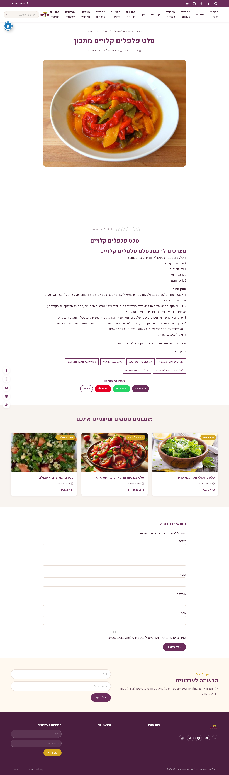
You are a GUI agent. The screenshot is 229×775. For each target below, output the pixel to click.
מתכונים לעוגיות (131, 14)
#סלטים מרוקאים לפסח (136, 370)
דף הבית (138, 31)
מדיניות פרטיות (30, 769)
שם (183, 575)
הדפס (86, 388)
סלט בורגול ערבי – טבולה (56, 477)
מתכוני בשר (214, 14)
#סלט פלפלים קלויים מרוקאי (81, 362)
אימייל (181, 594)
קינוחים (155, 14)
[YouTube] (6, 387)
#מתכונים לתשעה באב (140, 362)
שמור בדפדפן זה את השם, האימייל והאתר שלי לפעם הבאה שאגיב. (147, 638)
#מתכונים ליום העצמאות (171, 362)
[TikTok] (6, 404)
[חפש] (7, 15)
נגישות (17, 769)
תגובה (182, 541)
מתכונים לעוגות (185, 14)
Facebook (140, 388)
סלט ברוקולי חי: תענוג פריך (196, 477)
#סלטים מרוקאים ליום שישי (169, 370)
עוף (143, 14)
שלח (103, 698)
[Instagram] (6, 379)
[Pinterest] (6, 396)
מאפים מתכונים (85, 14)
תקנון (42, 769)
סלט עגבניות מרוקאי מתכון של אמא (120, 477)
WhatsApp (121, 388)
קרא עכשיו (208, 490)
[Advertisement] (114, 199)
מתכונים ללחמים (100, 14)
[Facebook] (6, 370)
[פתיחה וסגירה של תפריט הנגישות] (8, 26)
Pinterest (103, 388)
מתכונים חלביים (170, 14)
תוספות (200, 14)
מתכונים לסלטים (70, 14)
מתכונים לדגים (115, 14)
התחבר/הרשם (18, 3)
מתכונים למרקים (55, 14)
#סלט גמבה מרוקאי (112, 362)
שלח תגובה (174, 647)
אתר (183, 613)
